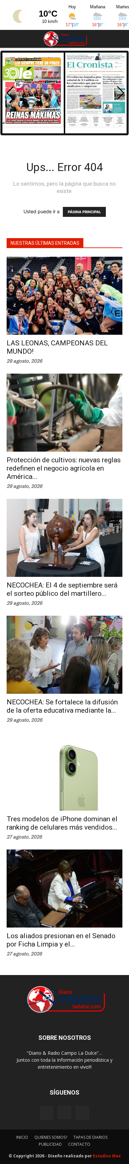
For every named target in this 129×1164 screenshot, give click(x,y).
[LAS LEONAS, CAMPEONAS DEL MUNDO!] (64, 296)
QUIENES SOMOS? (50, 1137)
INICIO (22, 1137)
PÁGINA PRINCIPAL (84, 212)
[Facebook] (46, 1112)
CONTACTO (79, 1144)
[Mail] (82, 1112)
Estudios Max (107, 1156)
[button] (11, 39)
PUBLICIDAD (50, 1144)
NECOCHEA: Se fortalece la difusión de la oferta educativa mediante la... (62, 706)
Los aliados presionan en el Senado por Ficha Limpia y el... (61, 940)
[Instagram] (64, 1112)
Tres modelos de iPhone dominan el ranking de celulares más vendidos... (62, 823)
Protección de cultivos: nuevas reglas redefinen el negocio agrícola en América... (64, 468)
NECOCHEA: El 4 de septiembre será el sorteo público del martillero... (62, 589)
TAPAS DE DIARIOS (90, 1137)
